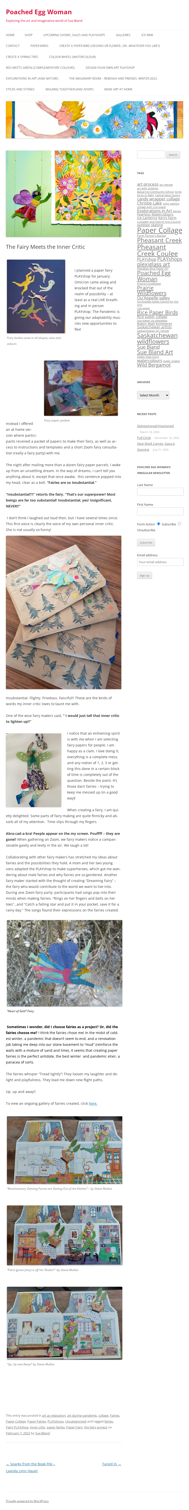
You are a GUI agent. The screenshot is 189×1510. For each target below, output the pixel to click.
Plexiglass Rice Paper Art (152, 268)
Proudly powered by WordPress (27, 1501)
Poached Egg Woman (39, 11)
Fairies (114, 1415)
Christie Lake (149, 203)
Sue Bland (42, 1433)
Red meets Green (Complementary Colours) (40, 68)
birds (178, 192)
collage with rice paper (151, 207)
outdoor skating (150, 225)
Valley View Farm (148, 357)
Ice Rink (147, 35)
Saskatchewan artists (154, 327)
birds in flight (145, 195)
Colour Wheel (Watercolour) (72, 57)
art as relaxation (54, 1415)
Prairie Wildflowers (151, 290)
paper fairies (56, 1427)
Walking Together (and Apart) (70, 89)
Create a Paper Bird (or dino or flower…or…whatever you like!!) (109, 46)
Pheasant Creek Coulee (157, 250)
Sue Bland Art (155, 352)
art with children (147, 188)
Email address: (147, 555)
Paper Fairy (74, 1427)
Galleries (123, 35)
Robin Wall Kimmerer (154, 323)
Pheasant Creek (159, 240)
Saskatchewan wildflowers (157, 338)
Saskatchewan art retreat (153, 331)
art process (147, 184)
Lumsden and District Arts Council (159, 222)
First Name (145, 504)
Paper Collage (16, 1421)
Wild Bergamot (154, 365)
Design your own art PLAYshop (110, 68)
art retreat (166, 184)
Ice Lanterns (147, 217)
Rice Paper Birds (157, 312)
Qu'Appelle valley (153, 298)
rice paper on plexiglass (152, 320)
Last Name (145, 485)
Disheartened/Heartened (155, 426)
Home (10, 35)
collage (103, 1415)
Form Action (146, 524)
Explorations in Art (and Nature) (32, 78)
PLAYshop (146, 259)
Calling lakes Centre (167, 195)
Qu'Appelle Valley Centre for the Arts (157, 303)
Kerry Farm (167, 217)
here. (93, 1103)
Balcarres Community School (155, 192)
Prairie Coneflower (149, 283)
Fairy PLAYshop (17, 1427)
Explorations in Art (154, 210)
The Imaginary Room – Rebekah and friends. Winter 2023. (113, 78)
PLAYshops (55, 1421)
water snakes (171, 361)
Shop (28, 35)
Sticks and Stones (20, 89)
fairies (108, 1421)
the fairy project (95, 1427)
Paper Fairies (36, 1421)
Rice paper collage (152, 316)
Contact (13, 46)
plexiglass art (153, 264)
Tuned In (111, 1464)
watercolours (149, 360)
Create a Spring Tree (22, 57)
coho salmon (171, 203)
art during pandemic (82, 1415)
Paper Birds (39, 46)
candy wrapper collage (158, 199)
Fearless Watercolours (155, 214)
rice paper (143, 308)
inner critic (37, 1427)
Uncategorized (75, 1421)
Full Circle (144, 437)
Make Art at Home (118, 89)
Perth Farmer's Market (151, 236)
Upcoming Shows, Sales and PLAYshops (74, 35)
